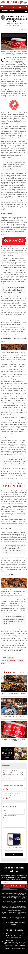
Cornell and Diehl (11, 660)
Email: (4, 813)
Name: (4, 810)
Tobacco (3, 663)
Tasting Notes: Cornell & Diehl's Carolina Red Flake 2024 (14, 740)
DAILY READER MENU (8, 10)
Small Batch (21, 660)
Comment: (5, 818)
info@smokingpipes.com (14, 937)
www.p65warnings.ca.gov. (19, 948)
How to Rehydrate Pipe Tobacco (14, 693)
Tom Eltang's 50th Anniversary (14, 716)
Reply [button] (24, 778)
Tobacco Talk (15, 25)
